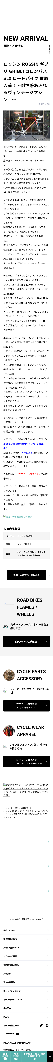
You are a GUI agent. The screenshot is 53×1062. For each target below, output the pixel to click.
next (48, 574)
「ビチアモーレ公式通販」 (27, 474)
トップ (6, 808)
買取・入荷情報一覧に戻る (26, 574)
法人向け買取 (9, 982)
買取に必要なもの (11, 947)
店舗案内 (7, 1008)
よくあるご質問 (10, 956)
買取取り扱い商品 (11, 964)
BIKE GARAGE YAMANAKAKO (17, 1042)
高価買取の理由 (10, 938)
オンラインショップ (12, 990)
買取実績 (7, 973)
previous (3, 574)
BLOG (6, 1016)
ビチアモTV (8, 1033)
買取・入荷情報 (21, 808)
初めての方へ (9, 930)
